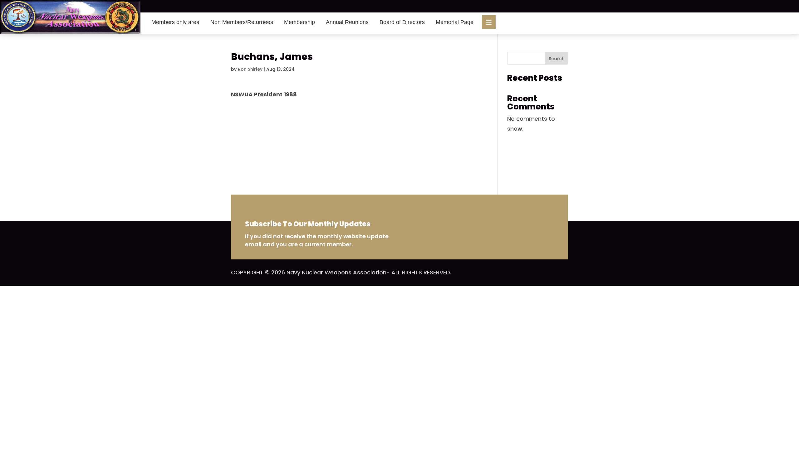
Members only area (175, 22)
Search (557, 59)
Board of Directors (402, 22)
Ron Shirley (250, 69)
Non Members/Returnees (241, 22)
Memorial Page (454, 22)
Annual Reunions (347, 22)
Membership (299, 22)
